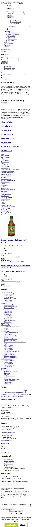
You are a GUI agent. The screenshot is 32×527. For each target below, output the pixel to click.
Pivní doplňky (4, 377)
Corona (3, 183)
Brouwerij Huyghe (6, 179)
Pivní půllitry (4, 337)
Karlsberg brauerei (6, 194)
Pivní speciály (8, 366)
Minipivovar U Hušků (10, 298)
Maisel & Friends (5, 199)
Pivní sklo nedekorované (10, 339)
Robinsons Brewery (6, 205)
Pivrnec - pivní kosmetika (11, 332)
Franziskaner (4, 185)
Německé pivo (7, 122)
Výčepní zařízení (5, 370)
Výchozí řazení (5, 162)
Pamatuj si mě (10, 15)
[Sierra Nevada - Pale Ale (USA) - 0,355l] (11, 236)
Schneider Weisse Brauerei (8, 206)
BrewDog (3, 177)
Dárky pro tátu (8, 348)
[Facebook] (30, 504)
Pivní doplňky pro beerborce (11, 379)
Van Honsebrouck (5, 211)
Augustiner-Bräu (5, 168)
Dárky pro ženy (8, 346)
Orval (2, 202)
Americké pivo (7, 138)
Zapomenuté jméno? (15, 22)
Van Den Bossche (5, 210)
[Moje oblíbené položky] (4, 249)
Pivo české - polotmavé (10, 306)
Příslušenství (7, 374)
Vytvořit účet (13, 20)
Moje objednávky (9, 461)
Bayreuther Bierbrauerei (7, 171)
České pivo (4, 303)
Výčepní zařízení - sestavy (11, 371)
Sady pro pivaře (8, 363)
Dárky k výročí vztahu (10, 354)
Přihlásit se (10, 17)
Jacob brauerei (4, 193)
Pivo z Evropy (7, 134)
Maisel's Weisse (5, 200)
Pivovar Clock (8, 295)
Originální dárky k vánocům (11, 351)
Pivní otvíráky (8, 382)
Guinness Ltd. (4, 188)
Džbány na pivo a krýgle (10, 380)
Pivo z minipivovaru (6, 292)
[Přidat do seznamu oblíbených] (5, 250)
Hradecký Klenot (8, 297)
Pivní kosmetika (5, 331)
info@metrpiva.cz (10, 432)
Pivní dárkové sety (9, 360)
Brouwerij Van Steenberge (8, 180)
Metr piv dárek (8, 362)
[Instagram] (30, 506)
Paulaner (3, 203)
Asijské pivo (6, 142)
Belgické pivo (6, 126)
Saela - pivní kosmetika (10, 335)
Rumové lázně (8, 334)
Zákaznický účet (8, 459)
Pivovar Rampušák (9, 294)
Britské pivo (6, 130)
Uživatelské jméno (12, 12)
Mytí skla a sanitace (9, 376)
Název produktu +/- (6, 155)
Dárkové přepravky (9, 365)
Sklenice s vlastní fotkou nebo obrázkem (15, 342)
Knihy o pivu (7, 383)
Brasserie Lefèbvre (6, 175)
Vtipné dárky (7, 353)
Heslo (8, 13)
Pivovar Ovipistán (9, 300)
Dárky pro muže (8, 345)
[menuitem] (20, 2)
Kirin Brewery (5, 196)
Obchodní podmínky (9, 462)
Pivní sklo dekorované (10, 340)
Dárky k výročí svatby (10, 356)
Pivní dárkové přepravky (10, 357)
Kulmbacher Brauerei (6, 197)
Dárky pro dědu (8, 349)
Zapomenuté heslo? (15, 23)
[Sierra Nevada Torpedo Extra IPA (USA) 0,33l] (12, 262)
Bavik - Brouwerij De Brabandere (10, 169)
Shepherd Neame (5, 208)
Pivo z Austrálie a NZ (10, 146)
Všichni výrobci (5, 166)
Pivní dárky (4, 343)
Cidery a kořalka (5, 325)
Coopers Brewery (5, 182)
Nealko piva (4, 368)
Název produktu (5, 157)
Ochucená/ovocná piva (7, 323)
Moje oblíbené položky (10, 467)
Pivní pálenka (4, 329)
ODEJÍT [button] (22, 525)
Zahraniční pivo (5, 309)
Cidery (6, 328)
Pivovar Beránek (8, 301)
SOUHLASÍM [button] (11, 525)
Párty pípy (7, 373)
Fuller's (3, 186)
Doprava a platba (8, 464)
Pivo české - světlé (9, 305)
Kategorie (3, 158)
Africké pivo (6, 150)
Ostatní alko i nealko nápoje (11, 326)
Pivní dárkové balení (6, 359)
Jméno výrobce (5, 160)
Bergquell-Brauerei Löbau (8, 172)
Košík (5, 465)
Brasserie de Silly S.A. (7, 174)
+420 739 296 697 (6, 429)
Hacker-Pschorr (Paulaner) (8, 189)
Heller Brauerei (5, 191)
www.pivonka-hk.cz (6, 440)
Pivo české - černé (9, 308)
